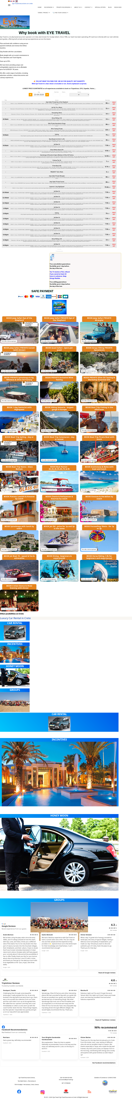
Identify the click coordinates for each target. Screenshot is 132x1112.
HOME (39, 7)
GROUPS (15, 690)
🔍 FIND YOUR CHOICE (60, 12)
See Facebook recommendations (103, 1063)
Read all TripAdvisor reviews (105, 1020)
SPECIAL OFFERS (100, 7)
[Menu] (9, 5)
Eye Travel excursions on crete (22, 3)
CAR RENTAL (14, 623)
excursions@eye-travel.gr (66, 1079)
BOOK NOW (117, 7)
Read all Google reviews (107, 973)
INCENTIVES (14, 644)
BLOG (110, 7)
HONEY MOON (15, 666)
